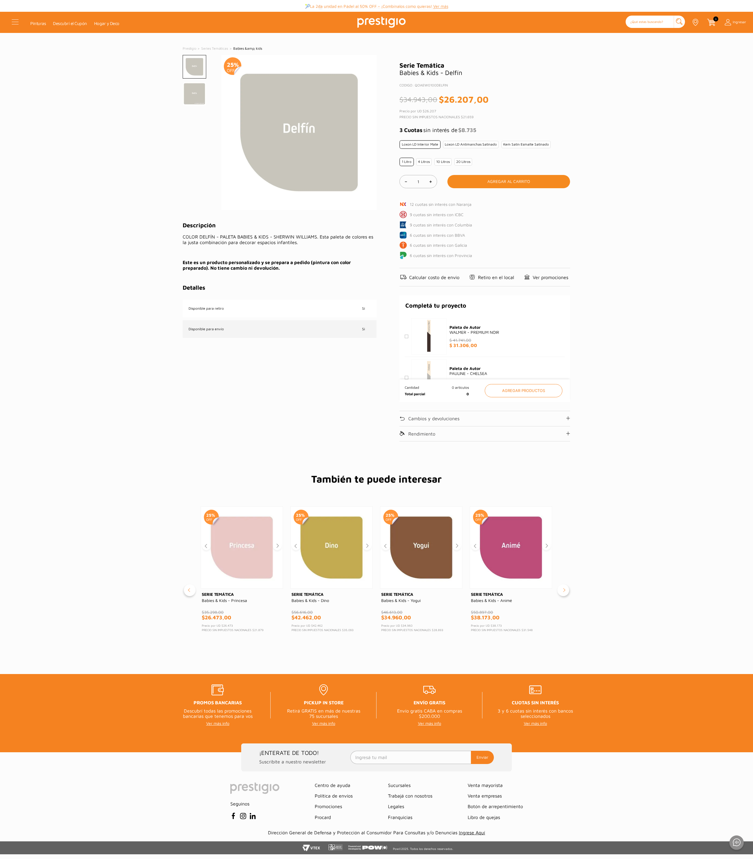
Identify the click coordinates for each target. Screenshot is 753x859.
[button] (655, 22)
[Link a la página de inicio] (190, 48)
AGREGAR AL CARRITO (523, 390)
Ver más (440, 6)
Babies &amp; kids (247, 48)
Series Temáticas (214, 48)
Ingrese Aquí (472, 832)
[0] (710, 22)
